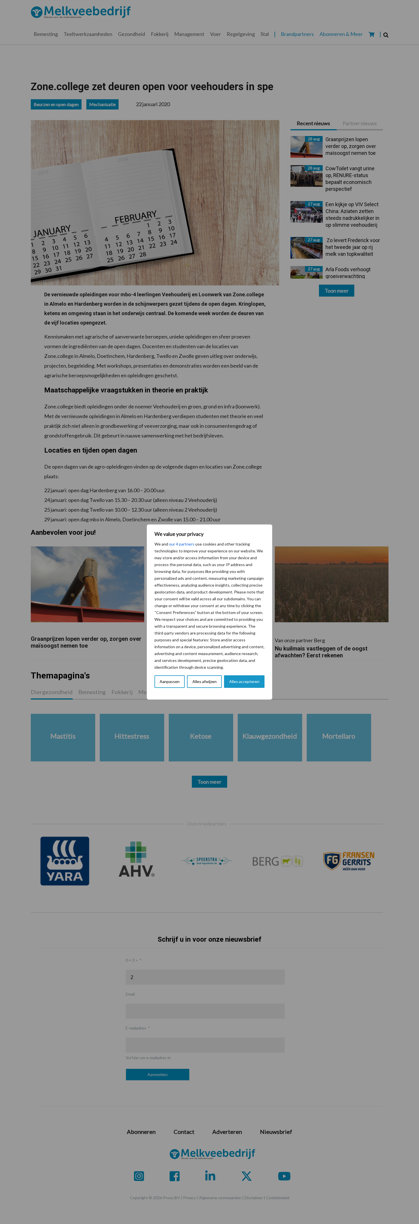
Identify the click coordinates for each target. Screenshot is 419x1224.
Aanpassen (170, 681)
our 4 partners (181, 544)
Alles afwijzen (204, 681)
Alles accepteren (244, 681)
